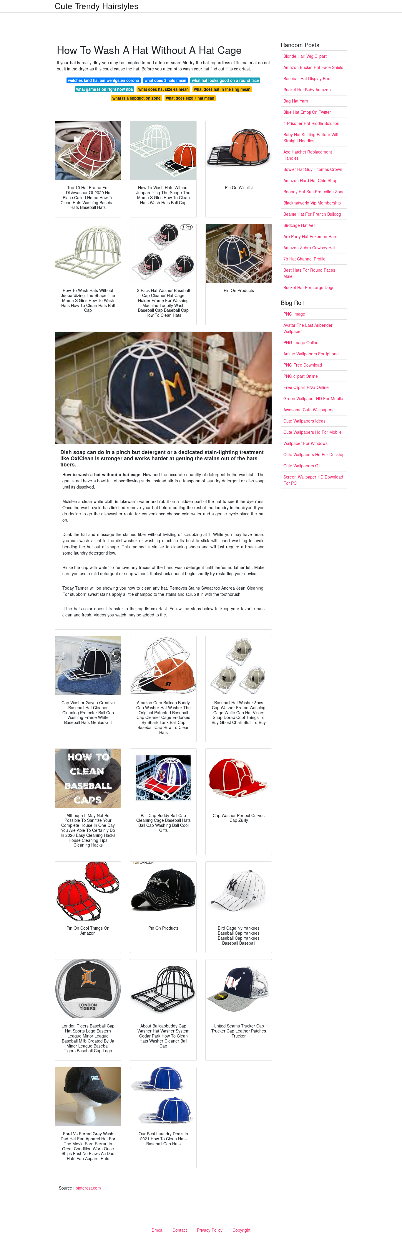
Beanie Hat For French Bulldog (312, 214)
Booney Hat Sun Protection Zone (314, 191)
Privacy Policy (209, 1230)
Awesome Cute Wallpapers (308, 410)
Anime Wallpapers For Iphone (311, 354)
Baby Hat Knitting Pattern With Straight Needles (311, 137)
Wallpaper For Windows (305, 443)
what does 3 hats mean (165, 80)
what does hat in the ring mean (222, 89)
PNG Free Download (302, 365)
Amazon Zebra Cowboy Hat (309, 247)
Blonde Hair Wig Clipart (305, 56)
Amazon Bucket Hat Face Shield (313, 67)
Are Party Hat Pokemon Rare (310, 236)
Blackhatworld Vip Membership (312, 203)
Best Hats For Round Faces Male (309, 273)
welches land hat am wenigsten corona (103, 80)
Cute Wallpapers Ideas (304, 421)
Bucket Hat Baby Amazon (307, 90)
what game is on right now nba (104, 89)
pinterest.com (88, 1188)
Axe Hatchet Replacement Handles (307, 155)
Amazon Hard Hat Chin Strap (310, 180)
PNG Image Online (300, 342)
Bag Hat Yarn (295, 101)
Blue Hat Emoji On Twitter (307, 112)
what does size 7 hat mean (190, 98)
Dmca (157, 1230)
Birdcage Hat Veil (299, 225)
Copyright (241, 1230)
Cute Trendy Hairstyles (96, 5)
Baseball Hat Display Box (306, 78)
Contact (179, 1230)
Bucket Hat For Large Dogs (308, 287)
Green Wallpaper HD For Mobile (313, 398)
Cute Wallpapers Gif (301, 466)
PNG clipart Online (300, 376)
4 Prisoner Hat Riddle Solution (311, 123)
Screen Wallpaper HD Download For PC (313, 480)
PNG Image (294, 314)
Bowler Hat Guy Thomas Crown (312, 169)
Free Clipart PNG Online (306, 387)
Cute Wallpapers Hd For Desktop (314, 454)
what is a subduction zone (136, 98)
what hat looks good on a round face (225, 80)
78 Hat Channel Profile (304, 259)
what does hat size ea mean (163, 89)
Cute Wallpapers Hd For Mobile (312, 432)
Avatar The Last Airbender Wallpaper (308, 328)
